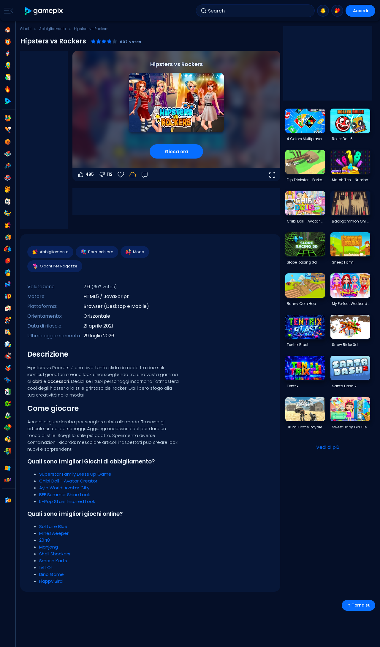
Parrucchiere (100, 252)
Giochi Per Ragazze (58, 266)
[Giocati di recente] (7, 42)
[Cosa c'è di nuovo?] (323, 11)
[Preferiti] (337, 11)
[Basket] (7, 142)
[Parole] (7, 439)
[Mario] (7, 320)
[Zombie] (7, 451)
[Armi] (7, 285)
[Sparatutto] (7, 380)
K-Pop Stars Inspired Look (67, 501)
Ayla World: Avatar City (64, 488)
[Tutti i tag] (7, 468)
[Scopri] (7, 65)
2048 (44, 540)
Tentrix (292, 385)
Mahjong (48, 547)
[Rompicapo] (7, 344)
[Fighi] (7, 213)
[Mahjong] (7, 308)
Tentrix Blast (297, 344)
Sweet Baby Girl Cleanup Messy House (351, 427)
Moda (138, 252)
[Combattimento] (7, 249)
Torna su (361, 605)
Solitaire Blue (53, 526)
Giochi (25, 28)
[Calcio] (7, 416)
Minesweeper (54, 533)
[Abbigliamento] (7, 225)
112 (110, 174)
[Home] (7, 30)
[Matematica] (7, 332)
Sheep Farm (343, 262)
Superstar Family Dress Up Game (75, 474)
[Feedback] (144, 174)
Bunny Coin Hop (301, 303)
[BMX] (7, 166)
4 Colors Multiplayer (304, 138)
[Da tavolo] (7, 154)
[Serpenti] (7, 404)
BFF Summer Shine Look (64, 494)
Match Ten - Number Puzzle (351, 179)
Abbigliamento (52, 28)
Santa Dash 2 (344, 385)
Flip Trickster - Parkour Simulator (306, 179)
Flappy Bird (51, 581)
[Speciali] (7, 101)
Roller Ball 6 (342, 138)
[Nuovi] (7, 77)
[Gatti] (7, 189)
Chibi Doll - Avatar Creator (68, 481)
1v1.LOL (46, 567)
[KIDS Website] (7, 480)
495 (90, 174)
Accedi (360, 11)
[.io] (7, 297)
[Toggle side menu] (7, 10)
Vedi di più (327, 447)
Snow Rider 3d (345, 344)
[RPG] (7, 368)
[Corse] (7, 356)
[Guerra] (7, 427)
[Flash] (7, 261)
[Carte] (7, 201)
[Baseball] (7, 130)
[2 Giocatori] (7, 118)
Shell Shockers (54, 554)
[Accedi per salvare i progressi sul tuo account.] (132, 174)
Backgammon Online (351, 221)
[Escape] (7, 237)
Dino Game (51, 574)
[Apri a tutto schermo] (272, 174)
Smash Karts (53, 560)
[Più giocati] (7, 53)
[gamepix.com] (44, 11)
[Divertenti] (7, 273)
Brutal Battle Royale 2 (306, 427)
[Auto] (7, 178)
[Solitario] (7, 392)
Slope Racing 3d (302, 262)
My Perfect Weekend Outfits (351, 303)
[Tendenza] (7, 89)
